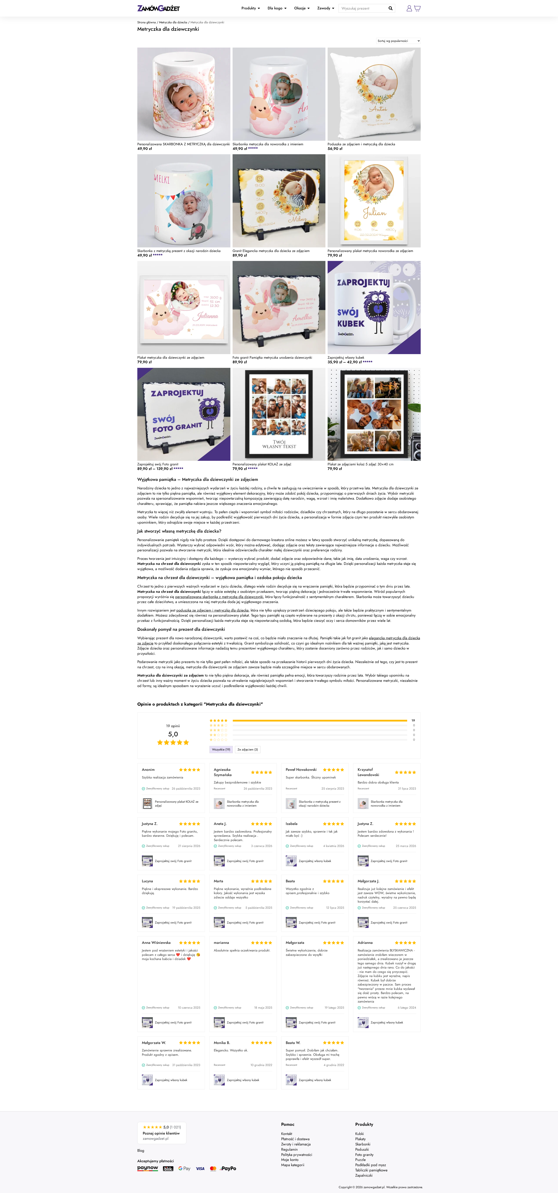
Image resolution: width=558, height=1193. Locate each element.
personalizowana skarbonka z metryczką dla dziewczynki (219, 596)
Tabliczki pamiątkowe (371, 1170)
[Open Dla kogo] (285, 8)
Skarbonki (362, 1144)
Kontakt (286, 1133)
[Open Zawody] (333, 8)
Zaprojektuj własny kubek (315, 861)
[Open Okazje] (308, 8)
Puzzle (360, 1159)
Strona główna (146, 22)
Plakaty (360, 1139)
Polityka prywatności (296, 1154)
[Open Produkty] (259, 8)
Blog (140, 1150)
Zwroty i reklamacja (296, 1144)
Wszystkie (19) (221, 749)
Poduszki (362, 1149)
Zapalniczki (364, 1175)
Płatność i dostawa (295, 1139)
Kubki (359, 1133)
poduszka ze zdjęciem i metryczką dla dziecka (212, 610)
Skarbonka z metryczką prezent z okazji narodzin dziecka (319, 803)
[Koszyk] (417, 8)
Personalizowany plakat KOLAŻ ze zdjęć (176, 803)
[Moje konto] (409, 8)
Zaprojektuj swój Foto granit (173, 861)
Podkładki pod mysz (370, 1164)
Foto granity (364, 1154)
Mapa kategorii (292, 1164)
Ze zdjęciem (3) (248, 749)
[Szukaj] (390, 8)
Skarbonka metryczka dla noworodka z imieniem (243, 803)
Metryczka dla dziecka (173, 22)
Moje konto (289, 1159)
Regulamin (289, 1149)
